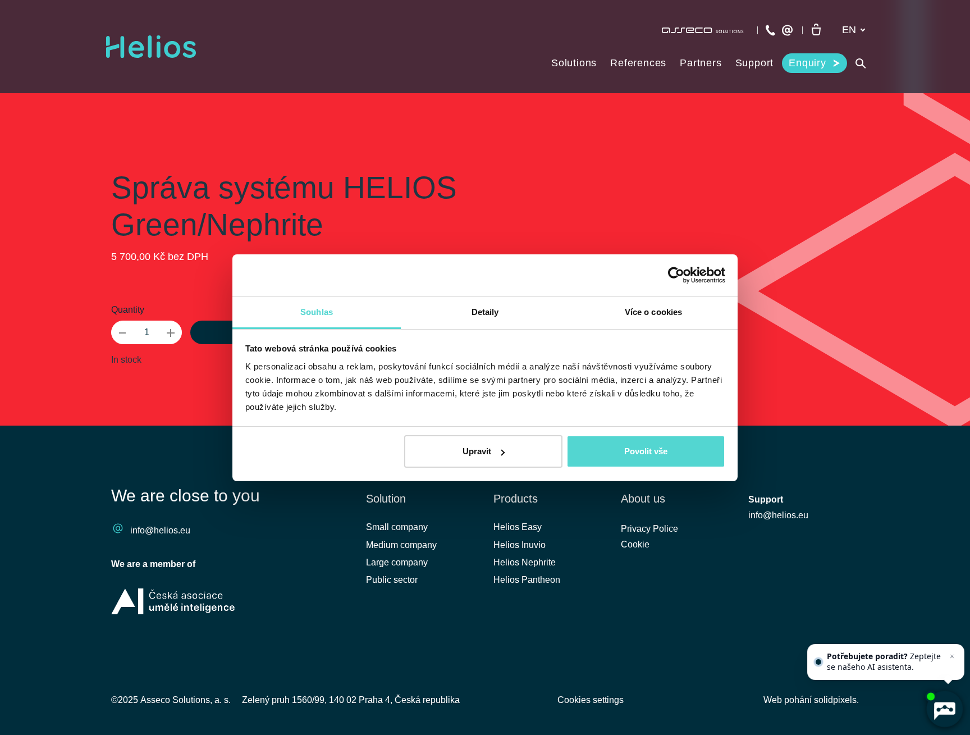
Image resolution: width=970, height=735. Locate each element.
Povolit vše (645, 451)
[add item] (170, 332)
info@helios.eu (160, 530)
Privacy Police (649, 528)
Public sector (392, 580)
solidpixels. (836, 700)
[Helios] (151, 46)
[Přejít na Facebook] (762, 655)
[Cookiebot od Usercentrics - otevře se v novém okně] (676, 275)
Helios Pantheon (526, 580)
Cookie (635, 544)
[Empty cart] (816, 30)
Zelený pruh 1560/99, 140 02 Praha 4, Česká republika (351, 700)
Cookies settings (590, 700)
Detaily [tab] (485, 312)
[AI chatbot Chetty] (944, 709)
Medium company (401, 545)
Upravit (477, 451)
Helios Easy (517, 527)
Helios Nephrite (524, 562)
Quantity (127, 309)
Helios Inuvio (519, 545)
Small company (397, 527)
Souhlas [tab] (316, 312)
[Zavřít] (952, 656)
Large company (397, 562)
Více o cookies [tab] (653, 312)
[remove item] (122, 332)
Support (765, 499)
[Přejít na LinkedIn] (791, 655)
